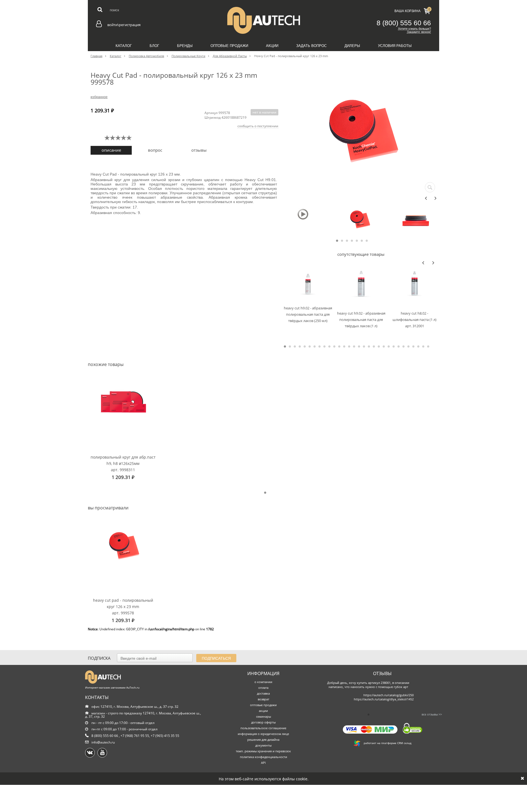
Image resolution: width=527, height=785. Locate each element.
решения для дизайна (263, 739)
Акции (272, 46)
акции (263, 711)
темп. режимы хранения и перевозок (263, 751)
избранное (99, 97)
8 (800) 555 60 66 (404, 23)
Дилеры (352, 46)
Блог (154, 46)
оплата (263, 688)
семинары (263, 716)
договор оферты (263, 722)
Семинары (263, 58)
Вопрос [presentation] (155, 150)
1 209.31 (123, 477)
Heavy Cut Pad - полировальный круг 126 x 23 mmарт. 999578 (123, 606)
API (263, 763)
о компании (263, 682)
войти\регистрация (124, 24)
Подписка (99, 658)
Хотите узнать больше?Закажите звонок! (414, 30)
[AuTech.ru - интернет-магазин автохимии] (263, 20)
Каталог (124, 46)
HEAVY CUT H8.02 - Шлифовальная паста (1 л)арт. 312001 (414, 319)
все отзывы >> (432, 714)
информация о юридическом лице (263, 734)
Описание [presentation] (111, 150)
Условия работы (395, 46)
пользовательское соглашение (263, 728)
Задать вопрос (311, 46)
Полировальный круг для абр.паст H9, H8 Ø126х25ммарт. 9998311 (123, 463)
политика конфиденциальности (263, 757)
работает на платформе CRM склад (385, 743)
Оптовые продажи (229, 46)
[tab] (111, 150)
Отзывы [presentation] (199, 150)
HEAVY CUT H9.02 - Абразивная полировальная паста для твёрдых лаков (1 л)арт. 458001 (361, 319)
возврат (263, 699)
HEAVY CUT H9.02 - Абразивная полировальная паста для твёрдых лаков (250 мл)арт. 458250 (308, 314)
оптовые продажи (263, 705)
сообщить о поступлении (257, 126)
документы (263, 745)
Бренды (185, 46)
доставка (263, 693)
